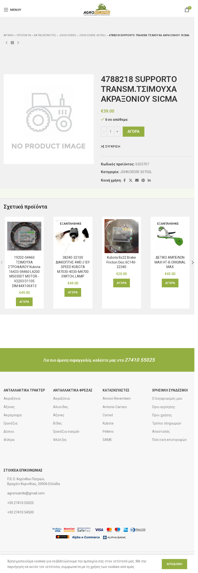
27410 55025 (140, 360)
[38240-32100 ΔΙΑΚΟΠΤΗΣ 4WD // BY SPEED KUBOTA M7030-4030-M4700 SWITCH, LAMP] (73, 236)
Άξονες (9, 407)
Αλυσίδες (60, 407)
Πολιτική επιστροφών (169, 440)
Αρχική (9, 35)
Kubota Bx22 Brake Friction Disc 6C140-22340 (121, 262)
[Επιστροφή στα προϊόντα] (12, 43)
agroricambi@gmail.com (26, 493)
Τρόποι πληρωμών (166, 423)
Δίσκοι (9, 431)
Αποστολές (161, 431)
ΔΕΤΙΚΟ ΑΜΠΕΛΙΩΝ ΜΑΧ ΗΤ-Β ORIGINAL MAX (170, 262)
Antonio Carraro (115, 407)
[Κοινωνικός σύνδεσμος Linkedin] (149, 180)
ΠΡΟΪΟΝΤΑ (24, 35)
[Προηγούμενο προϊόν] (6, 43)
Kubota (108, 423)
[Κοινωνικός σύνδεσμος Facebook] (124, 180)
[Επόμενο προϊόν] (18, 43)
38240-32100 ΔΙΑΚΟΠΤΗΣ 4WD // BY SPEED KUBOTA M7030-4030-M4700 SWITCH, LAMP (73, 267)
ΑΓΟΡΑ (133, 131)
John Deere (67, 35)
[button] (24, 301)
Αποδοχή (174, 564)
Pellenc (108, 431)
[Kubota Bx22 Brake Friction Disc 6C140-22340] (122, 236)
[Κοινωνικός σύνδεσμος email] (137, 180)
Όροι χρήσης (162, 415)
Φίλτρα (9, 440)
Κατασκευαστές (45, 35)
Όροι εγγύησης (163, 407)
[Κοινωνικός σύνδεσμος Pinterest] (143, 180)
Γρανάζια (10, 423)
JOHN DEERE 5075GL (92, 35)
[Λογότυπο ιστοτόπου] (97, 9)
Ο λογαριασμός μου (167, 398)
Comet (108, 415)
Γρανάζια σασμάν (66, 431)
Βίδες (57, 423)
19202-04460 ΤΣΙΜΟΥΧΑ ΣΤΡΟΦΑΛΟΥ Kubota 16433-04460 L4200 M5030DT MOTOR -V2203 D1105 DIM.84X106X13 (24, 272)
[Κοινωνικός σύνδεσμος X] (130, 180)
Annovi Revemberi (117, 398)
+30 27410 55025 (20, 503)
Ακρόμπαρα (13, 415)
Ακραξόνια (12, 398)
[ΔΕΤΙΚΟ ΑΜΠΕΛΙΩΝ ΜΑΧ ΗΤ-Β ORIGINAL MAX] (170, 236)
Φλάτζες (60, 440)
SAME (107, 440)
